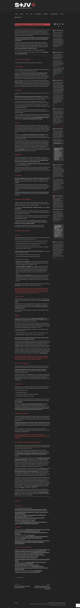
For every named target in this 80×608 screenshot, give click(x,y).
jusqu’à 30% (17, 150)
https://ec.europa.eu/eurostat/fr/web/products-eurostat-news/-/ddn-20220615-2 (30, 517)
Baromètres (46, 14)
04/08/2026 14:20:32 (60, 128)
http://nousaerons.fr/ (44, 353)
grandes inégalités (35, 485)
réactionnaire (43, 468)
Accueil (16, 14)
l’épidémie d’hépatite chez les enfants (42, 117)
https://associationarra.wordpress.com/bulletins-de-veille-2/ (26, 48)
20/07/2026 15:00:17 (60, 164)
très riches (22, 487)
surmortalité (21, 149)
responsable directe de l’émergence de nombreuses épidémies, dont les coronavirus (31, 453)
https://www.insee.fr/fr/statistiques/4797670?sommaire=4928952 (27, 565)
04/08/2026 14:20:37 (60, 108)
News (31, 14)
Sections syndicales (54, 14)
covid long (17, 182)
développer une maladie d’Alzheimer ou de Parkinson (32, 118)
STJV (55, 30)
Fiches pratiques (38, 14)
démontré (27, 485)
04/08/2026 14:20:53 (60, 30)
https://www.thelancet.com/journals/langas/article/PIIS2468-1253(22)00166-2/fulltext (31, 509)
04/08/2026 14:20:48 (60, 52)
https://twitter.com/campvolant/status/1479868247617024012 (26, 556)
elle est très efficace (18, 401)
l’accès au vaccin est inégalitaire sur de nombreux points (32, 403)
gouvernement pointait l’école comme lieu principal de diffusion (26, 471)
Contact (61, 14)
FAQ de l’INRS (17, 285)
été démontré (22, 163)
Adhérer (21, 14)
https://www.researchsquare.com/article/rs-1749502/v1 (25, 520)
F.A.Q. (27, 14)
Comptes (16, 602)
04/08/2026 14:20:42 (60, 80)
